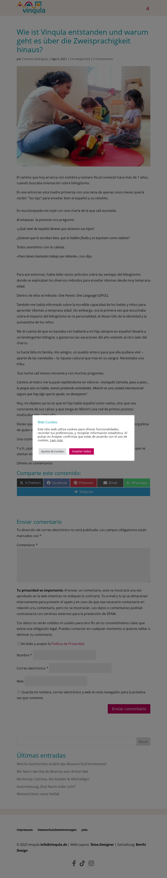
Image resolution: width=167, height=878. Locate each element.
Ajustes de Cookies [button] (52, 451)
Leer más (56, 440)
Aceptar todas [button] (81, 451)
